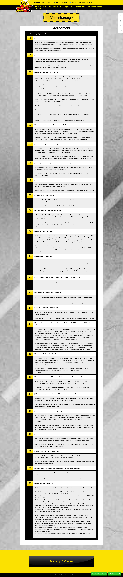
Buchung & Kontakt (61, 561)
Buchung (100, 7)
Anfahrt (78, 7)
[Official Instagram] (120, 25)
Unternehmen (91, 7)
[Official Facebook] (120, 20)
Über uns (43, 7)
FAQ (83, 7)
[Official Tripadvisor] (120, 30)
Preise (72, 7)
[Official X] (120, 15)
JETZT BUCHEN (115, 573)
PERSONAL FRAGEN (99, 573)
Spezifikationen (53, 7)
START (36, 7)
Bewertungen (64, 7)
